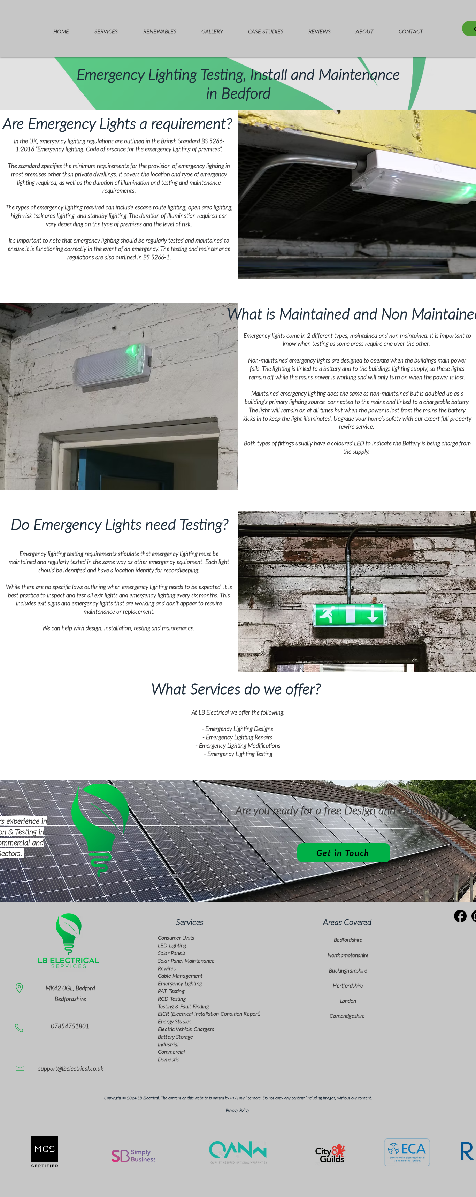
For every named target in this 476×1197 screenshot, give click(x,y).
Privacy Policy (238, 1110)
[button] (106, 28)
